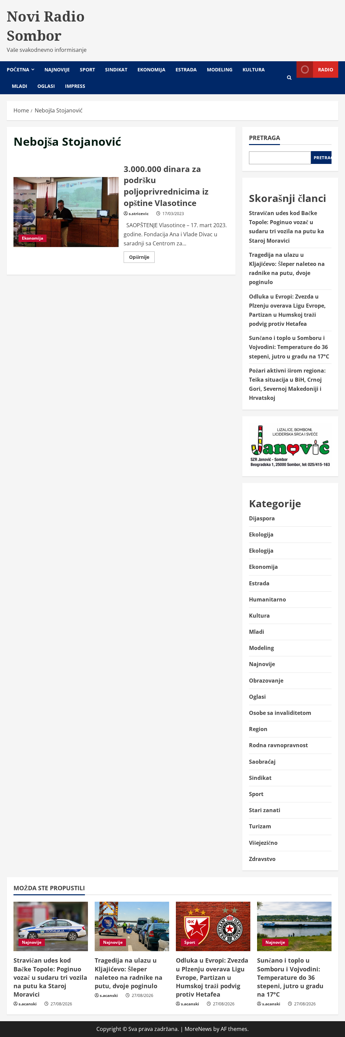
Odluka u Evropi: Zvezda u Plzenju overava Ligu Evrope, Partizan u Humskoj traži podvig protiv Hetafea (212, 977)
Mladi (19, 86)
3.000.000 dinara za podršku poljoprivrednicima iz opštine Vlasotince (66, 212)
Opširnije (142, 258)
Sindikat (116, 69)
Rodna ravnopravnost (278, 745)
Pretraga (264, 138)
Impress (75, 86)
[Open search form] (289, 77)
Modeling (219, 69)
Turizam (260, 826)
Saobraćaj (262, 761)
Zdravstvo (262, 859)
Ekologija (261, 534)
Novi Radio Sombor (46, 26)
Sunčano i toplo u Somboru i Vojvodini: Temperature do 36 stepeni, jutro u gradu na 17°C (289, 347)
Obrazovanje (266, 680)
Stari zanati (264, 810)
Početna (18, 69)
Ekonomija (151, 69)
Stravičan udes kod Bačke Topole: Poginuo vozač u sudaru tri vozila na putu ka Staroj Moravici (50, 977)
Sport (87, 69)
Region (258, 729)
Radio (325, 69)
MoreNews (198, 1029)
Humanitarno (267, 599)
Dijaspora (262, 518)
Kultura (254, 69)
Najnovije (57, 69)
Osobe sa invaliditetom (280, 713)
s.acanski (28, 1004)
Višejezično (263, 842)
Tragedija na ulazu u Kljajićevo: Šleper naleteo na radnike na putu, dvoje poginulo (128, 973)
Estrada (186, 69)
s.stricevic (139, 213)
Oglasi (46, 86)
